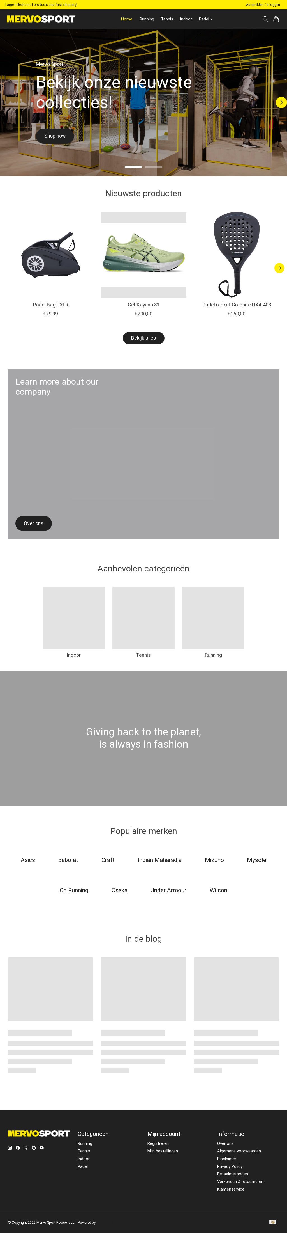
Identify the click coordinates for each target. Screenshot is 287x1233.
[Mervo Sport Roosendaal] (41, 19)
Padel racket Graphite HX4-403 (236, 305)
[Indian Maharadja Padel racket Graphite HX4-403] (236, 255)
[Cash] (272, 1222)
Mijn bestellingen (162, 1151)
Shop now (55, 136)
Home (126, 19)
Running (146, 19)
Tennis (167, 19)
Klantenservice (230, 1189)
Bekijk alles (143, 338)
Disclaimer (226, 1158)
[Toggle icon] (265, 19)
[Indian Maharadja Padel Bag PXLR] (50, 255)
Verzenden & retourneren (240, 1181)
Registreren (158, 1143)
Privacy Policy (229, 1166)
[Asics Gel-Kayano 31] (143, 255)
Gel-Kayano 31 (143, 305)
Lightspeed (104, 1223)
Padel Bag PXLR (50, 305)
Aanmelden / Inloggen (263, 5)
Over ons (225, 1143)
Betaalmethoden (232, 1174)
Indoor (186, 19)
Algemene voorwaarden (239, 1151)
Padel (83, 1166)
